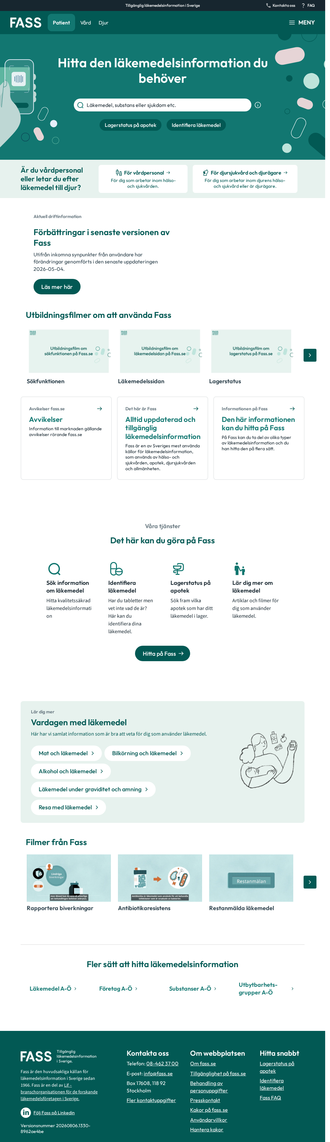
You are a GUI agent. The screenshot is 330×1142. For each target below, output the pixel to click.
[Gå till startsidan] (25, 22)
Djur (104, 22)
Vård (85, 22)
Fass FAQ (270, 1097)
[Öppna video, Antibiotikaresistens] (160, 878)
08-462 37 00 (162, 1063)
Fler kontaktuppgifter (151, 1100)
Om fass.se (203, 1063)
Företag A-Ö (115, 988)
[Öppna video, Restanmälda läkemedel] (251, 878)
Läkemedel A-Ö (50, 988)
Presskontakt (205, 1100)
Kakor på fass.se (209, 1110)
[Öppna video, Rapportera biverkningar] (69, 878)
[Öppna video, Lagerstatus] (251, 351)
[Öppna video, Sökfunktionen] (69, 351)
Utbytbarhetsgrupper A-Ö (258, 988)
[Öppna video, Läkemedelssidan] (160, 351)
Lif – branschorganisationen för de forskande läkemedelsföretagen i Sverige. (59, 1092)
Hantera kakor (206, 1129)
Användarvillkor (208, 1120)
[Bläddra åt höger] (310, 355)
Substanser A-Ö (190, 988)
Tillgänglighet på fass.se (218, 1073)
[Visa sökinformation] (258, 105)
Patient (61, 22)
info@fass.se (158, 1073)
